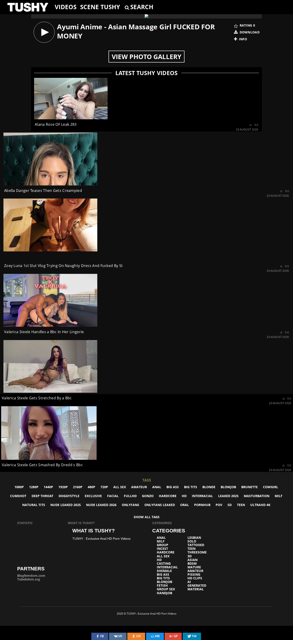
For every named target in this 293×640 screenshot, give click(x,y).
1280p (33, 487)
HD (184, 496)
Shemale (164, 571)
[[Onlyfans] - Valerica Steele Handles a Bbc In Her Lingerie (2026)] (50, 300)
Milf (278, 496)
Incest (162, 548)
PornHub (202, 505)
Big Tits (190, 487)
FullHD (130, 496)
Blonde (208, 487)
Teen (241, 505)
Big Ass (172, 487)
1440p (48, 487)
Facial (113, 496)
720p (104, 487)
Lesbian (194, 537)
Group (162, 545)
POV (219, 505)
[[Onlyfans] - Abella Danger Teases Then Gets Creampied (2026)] (50, 159)
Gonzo (148, 496)
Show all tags (147, 517)
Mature (194, 567)
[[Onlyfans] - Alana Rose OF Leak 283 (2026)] (71, 98)
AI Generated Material (196, 585)
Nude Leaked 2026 (101, 505)
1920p (63, 487)
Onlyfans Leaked (159, 505)
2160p (77, 487)
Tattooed (195, 545)
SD (230, 505)
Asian (192, 560)
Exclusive (93, 496)
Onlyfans (130, 505)
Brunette (249, 487)
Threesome (197, 552)
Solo (191, 541)
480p (91, 487)
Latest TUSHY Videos (146, 73)
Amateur (139, 487)
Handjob (164, 593)
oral (184, 505)
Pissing (193, 574)
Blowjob (228, 487)
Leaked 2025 (228, 496)
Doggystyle (69, 496)
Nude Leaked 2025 (65, 505)
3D (189, 556)
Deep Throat (42, 496)
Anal (156, 487)
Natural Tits (33, 505)
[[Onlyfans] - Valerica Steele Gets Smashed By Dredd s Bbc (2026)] (49, 433)
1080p (19, 487)
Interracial (202, 496)
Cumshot (18, 496)
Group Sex (166, 589)
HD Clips (194, 578)
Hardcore (167, 496)
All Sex (119, 487)
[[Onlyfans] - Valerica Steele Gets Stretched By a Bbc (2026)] (50, 366)
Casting (164, 563)
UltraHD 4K (260, 505)
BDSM (192, 563)
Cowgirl (270, 487)
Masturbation (256, 496)
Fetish (162, 585)
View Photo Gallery (146, 56)
